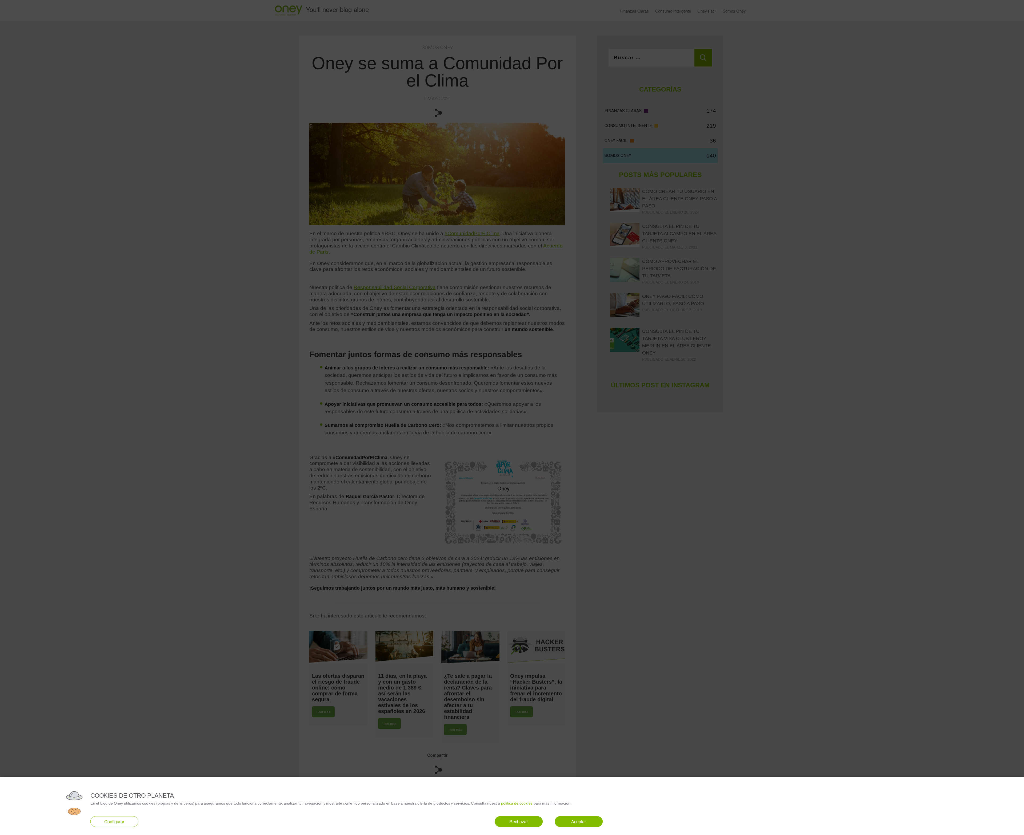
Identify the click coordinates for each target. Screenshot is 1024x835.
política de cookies (517, 803)
